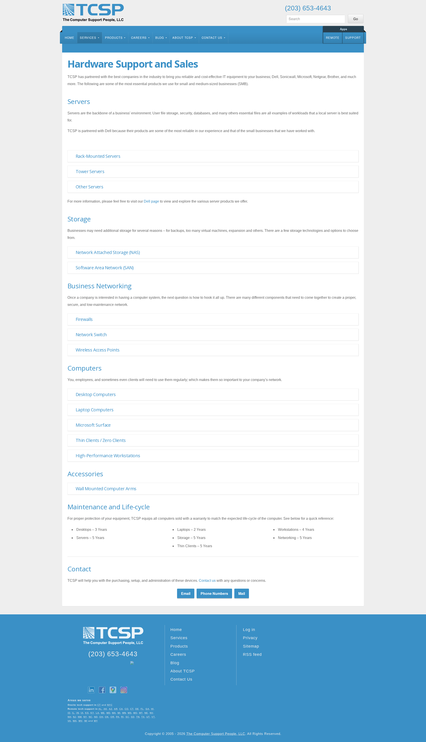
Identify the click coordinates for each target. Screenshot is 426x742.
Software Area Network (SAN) (105, 268)
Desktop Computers (96, 394)
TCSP (93, 12)
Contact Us (212, 37)
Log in (249, 629)
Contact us (207, 580)
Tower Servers (90, 171)
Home (69, 37)
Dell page (151, 201)
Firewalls (84, 319)
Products (114, 37)
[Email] (338, 8)
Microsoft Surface (93, 425)
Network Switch (91, 335)
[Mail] (359, 8)
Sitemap (251, 646)
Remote (332, 37)
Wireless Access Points (98, 350)
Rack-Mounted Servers (98, 156)
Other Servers (89, 187)
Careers (139, 37)
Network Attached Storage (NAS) (108, 252)
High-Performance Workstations (108, 456)
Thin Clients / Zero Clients (101, 440)
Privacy (250, 638)
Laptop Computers (94, 410)
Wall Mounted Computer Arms (106, 489)
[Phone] (348, 8)
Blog (159, 37)
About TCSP (182, 37)
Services (88, 37)
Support (353, 37)
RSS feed (252, 654)
